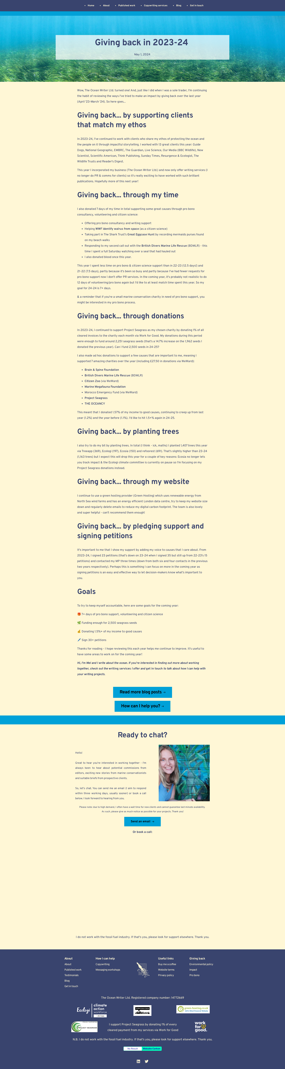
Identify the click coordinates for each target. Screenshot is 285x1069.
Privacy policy (166, 975)
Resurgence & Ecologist (176, 156)
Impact (193, 970)
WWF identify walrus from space (117, 229)
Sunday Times (150, 156)
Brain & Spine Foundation (102, 370)
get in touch (154, 669)
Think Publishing (129, 156)
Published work (73, 970)
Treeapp (87, 451)
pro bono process (123, 303)
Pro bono (194, 975)
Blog (67, 981)
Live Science (153, 150)
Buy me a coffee (167, 964)
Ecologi (106, 451)
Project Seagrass (135, 330)
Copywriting (103, 964)
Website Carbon (151, 1048)
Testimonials (71, 975)
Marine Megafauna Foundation (105, 387)
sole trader (179, 90)
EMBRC (119, 150)
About (67, 964)
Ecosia (124, 451)
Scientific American (103, 156)
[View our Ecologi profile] (92, 1010)
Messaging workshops (108, 970)
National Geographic (99, 150)
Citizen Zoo (92, 381)
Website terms (166, 970)
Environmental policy (201, 964)
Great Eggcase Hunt (141, 235)
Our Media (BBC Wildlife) (179, 150)
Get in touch (71, 986)
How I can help (105, 959)
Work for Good (149, 336)
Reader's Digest (112, 162)
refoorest (148, 451)
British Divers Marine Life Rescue (164, 246)
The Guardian (134, 150)
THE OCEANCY (95, 404)
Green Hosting (143, 496)
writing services (120, 669)
